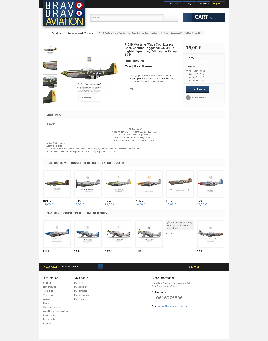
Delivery (46, 303)
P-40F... (169, 201)
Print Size (191, 67)
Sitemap (47, 323)
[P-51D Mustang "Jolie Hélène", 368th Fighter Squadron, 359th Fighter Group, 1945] (118, 184)
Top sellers (48, 291)
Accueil (46, 299)
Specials (47, 283)
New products (49, 287)
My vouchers (80, 299)
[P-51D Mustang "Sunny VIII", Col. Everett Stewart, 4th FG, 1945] (210, 184)
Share (137, 66)
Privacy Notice (49, 319)
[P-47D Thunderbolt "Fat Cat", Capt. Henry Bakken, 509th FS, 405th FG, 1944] (88, 184)
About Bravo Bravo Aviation (55, 311)
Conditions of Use (51, 307)
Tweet (128, 66)
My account (81, 278)
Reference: (130, 61)
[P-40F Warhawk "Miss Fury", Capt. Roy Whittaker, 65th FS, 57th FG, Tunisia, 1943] (180, 184)
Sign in (191, 3)
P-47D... (77, 201)
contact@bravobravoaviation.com (173, 306)
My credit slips (80, 287)
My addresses (80, 291)
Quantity (190, 57)
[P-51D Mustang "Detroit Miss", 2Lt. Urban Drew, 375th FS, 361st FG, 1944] (149, 184)
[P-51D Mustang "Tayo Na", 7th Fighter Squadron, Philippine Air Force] (210, 234)
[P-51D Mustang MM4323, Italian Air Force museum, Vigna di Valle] (180, 225)
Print (131, 89)
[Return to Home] (46, 33)
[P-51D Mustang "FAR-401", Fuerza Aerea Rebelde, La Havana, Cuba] (118, 234)
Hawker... (47, 201)
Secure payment (50, 315)
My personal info (81, 295)
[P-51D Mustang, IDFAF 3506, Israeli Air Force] (149, 234)
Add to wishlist (199, 98)
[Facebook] (203, 266)
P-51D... (108, 201)
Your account (174, 3)
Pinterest (147, 66)
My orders (78, 283)
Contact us (204, 3)
